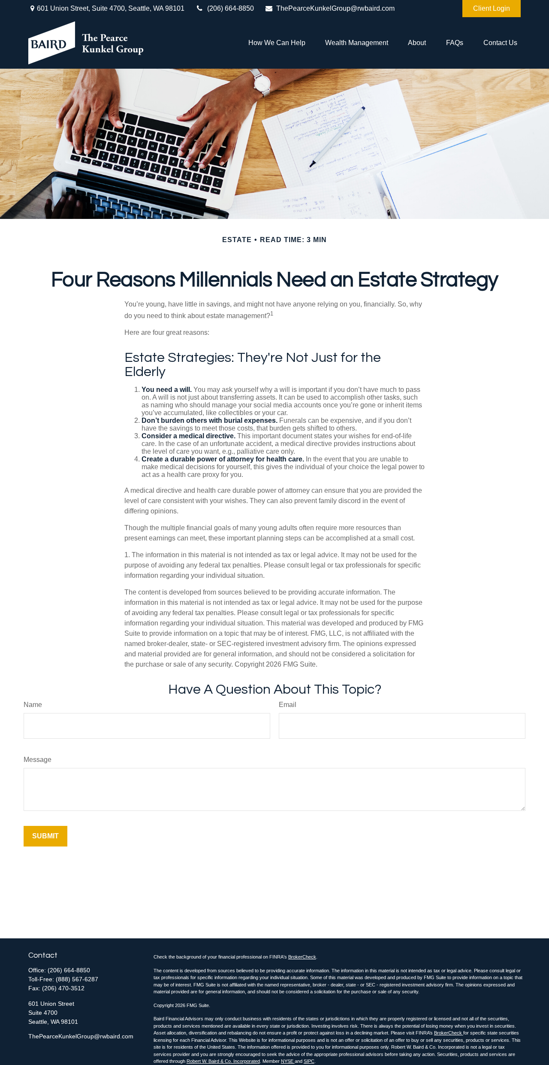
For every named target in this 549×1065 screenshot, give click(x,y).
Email (287, 704)
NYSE (288, 1061)
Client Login (491, 8)
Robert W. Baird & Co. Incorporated (223, 1061)
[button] (277, 43)
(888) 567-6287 (77, 979)
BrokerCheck (302, 956)
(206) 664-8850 (230, 8)
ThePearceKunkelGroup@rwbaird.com (335, 8)
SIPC (309, 1061)
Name (33, 704)
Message (37, 759)
